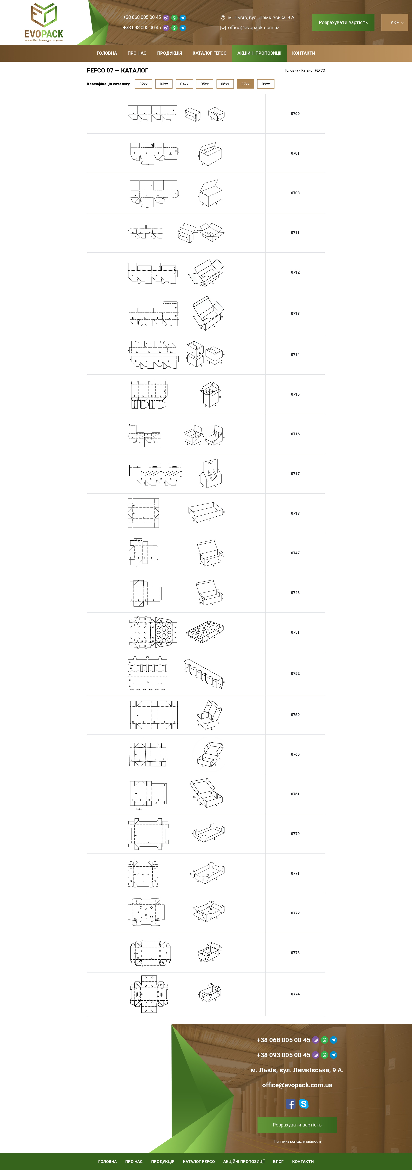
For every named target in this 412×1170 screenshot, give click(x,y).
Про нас (137, 53)
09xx (266, 84)
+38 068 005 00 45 (142, 17)
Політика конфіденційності (297, 1141)
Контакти (303, 53)
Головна (107, 53)
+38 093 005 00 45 (142, 27)
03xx (164, 84)
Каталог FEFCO (210, 53)
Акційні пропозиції (259, 53)
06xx (225, 84)
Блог (278, 1161)
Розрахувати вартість (343, 22)
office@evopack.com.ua (254, 27)
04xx (184, 84)
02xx (143, 84)
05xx (205, 84)
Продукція (169, 53)
